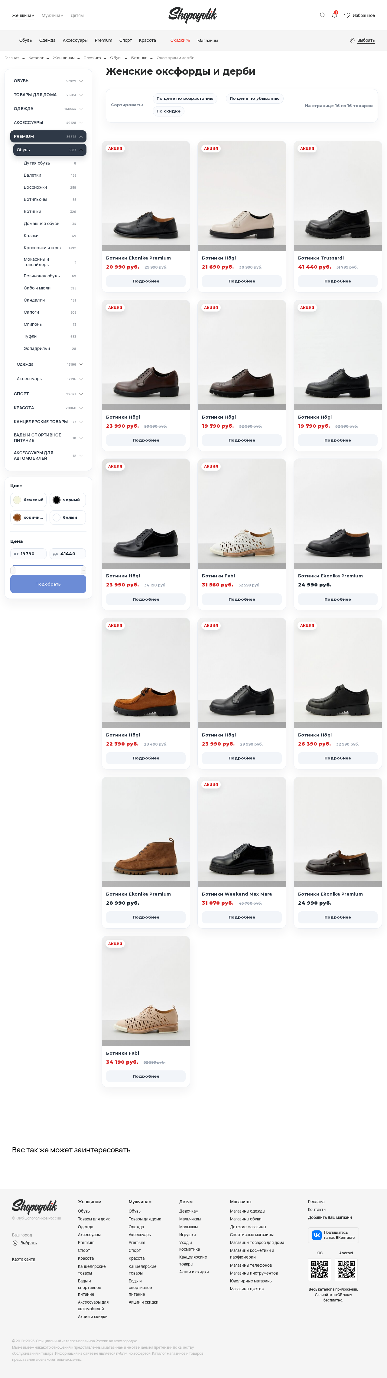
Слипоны (33, 324)
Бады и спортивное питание (37, 437)
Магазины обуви (246, 1219)
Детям (77, 15)
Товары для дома (35, 94)
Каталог (36, 57)
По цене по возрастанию (185, 98)
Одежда (24, 108)
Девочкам (188, 1211)
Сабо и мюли (37, 288)
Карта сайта (23, 1259)
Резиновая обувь (42, 276)
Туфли (30, 336)
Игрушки (187, 1234)
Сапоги (31, 312)
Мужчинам (52, 15)
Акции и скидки (93, 1316)
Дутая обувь (37, 163)
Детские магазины (248, 1226)
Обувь (116, 57)
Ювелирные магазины (251, 1281)
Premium (92, 57)
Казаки (31, 235)
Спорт (21, 394)
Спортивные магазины (252, 1234)
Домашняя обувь (42, 223)
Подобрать (48, 584)
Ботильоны (35, 199)
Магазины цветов (247, 1288)
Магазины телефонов (251, 1265)
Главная (12, 57)
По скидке (168, 111)
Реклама (316, 1201)
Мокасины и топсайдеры (37, 261)
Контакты (317, 1209)
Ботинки (139, 57)
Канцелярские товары (41, 421)
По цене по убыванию (255, 98)
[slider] (13, 569)
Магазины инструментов (254, 1273)
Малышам (188, 1226)
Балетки (32, 175)
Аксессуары (28, 122)
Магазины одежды (247, 1211)
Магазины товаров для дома (257, 1242)
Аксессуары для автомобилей (33, 455)
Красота (24, 407)
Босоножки (35, 187)
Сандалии (34, 300)
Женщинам (23, 15)
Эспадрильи (37, 348)
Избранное (364, 15)
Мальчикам (190, 1219)
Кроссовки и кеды (42, 247)
